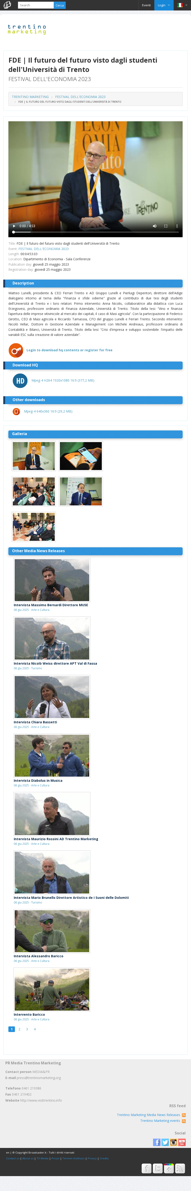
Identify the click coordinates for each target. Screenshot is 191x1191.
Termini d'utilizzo (73, 1158)
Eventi (146, 5)
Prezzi (55, 1158)
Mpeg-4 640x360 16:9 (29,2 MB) (48, 411)
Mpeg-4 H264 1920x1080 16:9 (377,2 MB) (62, 380)
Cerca (60, 5)
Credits (104, 1158)
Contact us (12, 1158)
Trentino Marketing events (161, 1120)
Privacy (92, 1158)
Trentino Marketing (30, 97)
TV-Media (42, 1158)
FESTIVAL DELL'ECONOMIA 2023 (80, 97)
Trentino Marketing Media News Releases (149, 1115)
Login (161, 5)
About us (28, 1158)
